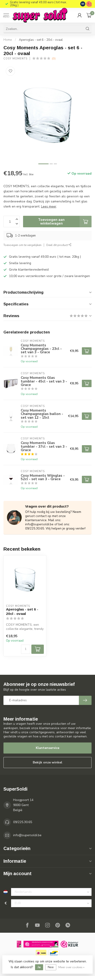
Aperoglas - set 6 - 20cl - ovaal (41, 40)
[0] (89, 15)
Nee (51, 967)
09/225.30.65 (22, 822)
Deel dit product (57, 245)
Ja (39, 967)
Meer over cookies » (71, 967)
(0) (54, 58)
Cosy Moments (15, 58)
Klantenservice (47, 748)
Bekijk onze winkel (47, 762)
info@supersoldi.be (27, 835)
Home (7, 40)
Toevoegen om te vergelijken (22, 245)
